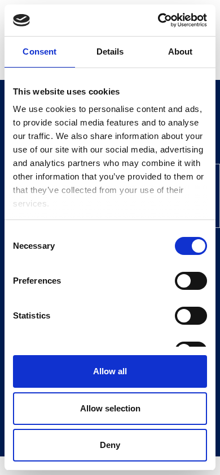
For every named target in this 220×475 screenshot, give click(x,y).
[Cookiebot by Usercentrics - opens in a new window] (158, 20)
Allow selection (110, 408)
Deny (110, 445)
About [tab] (180, 51)
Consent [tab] (39, 51)
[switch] (191, 281)
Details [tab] (110, 51)
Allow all (110, 371)
